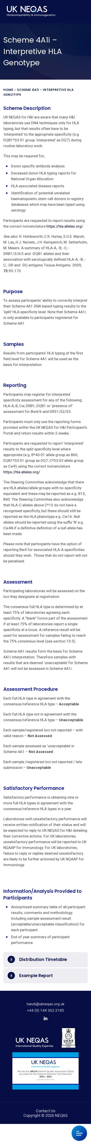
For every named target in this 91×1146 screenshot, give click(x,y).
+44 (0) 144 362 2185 (45, 1010)
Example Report (36, 976)
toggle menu (79, 1133)
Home (8, 90)
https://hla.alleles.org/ (64, 226)
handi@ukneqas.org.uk (45, 1004)
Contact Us (45, 1111)
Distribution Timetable (43, 959)
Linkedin (45, 1018)
